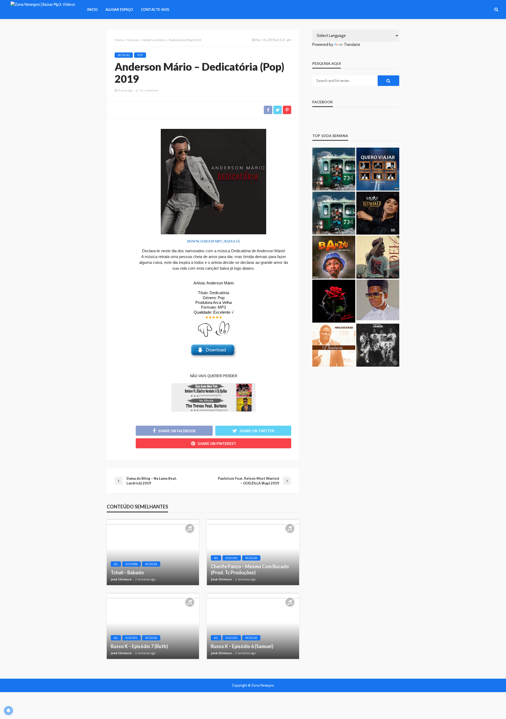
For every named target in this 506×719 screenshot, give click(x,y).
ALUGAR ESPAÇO (119, 9)
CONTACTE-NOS (155, 9)
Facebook (322, 102)
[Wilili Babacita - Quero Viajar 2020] (377, 169)
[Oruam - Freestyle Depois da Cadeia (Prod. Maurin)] (377, 257)
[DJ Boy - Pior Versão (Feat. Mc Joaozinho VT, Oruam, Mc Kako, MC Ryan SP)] (333, 301)
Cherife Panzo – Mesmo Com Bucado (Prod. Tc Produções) (250, 569)
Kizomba (131, 564)
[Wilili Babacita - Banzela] (333, 257)
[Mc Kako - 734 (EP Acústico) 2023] (333, 213)
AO (116, 564)
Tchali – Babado (127, 572)
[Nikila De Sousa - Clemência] (333, 345)
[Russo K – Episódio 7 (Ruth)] (153, 626)
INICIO (92, 9)
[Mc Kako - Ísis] (333, 169)
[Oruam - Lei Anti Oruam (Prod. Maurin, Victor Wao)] (377, 345)
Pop (140, 55)
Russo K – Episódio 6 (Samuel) (242, 646)
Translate (352, 44)
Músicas (124, 55)
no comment (149, 90)
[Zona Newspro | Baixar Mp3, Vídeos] (43, 9)
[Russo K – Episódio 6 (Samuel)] (253, 626)
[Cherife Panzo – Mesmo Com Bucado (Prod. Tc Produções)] (253, 552)
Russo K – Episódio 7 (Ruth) (139, 646)
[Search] (496, 9)
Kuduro (232, 558)
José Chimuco (121, 579)
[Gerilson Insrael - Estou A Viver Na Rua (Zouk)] (377, 301)
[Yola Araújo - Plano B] (377, 213)
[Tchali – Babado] (153, 552)
